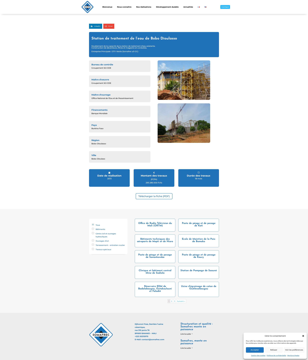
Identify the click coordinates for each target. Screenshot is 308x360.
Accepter (255, 350)
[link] (95, 26)
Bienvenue (107, 7)
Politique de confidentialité (276, 355)
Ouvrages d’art (102, 241)
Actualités (188, 7)
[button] (303, 336)
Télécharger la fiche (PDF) (154, 196)
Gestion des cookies (258, 355)
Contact (225, 7)
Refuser (273, 350)
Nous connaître (124, 7)
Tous (98, 225)
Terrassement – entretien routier (110, 245)
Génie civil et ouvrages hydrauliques (106, 235)
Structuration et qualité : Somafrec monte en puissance (196, 327)
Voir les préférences (294, 350)
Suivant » (181, 301)
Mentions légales (293, 355)
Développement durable (167, 7)
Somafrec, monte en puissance (193, 342)
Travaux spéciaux (103, 249)
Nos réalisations (143, 7)
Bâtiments (100, 229)
